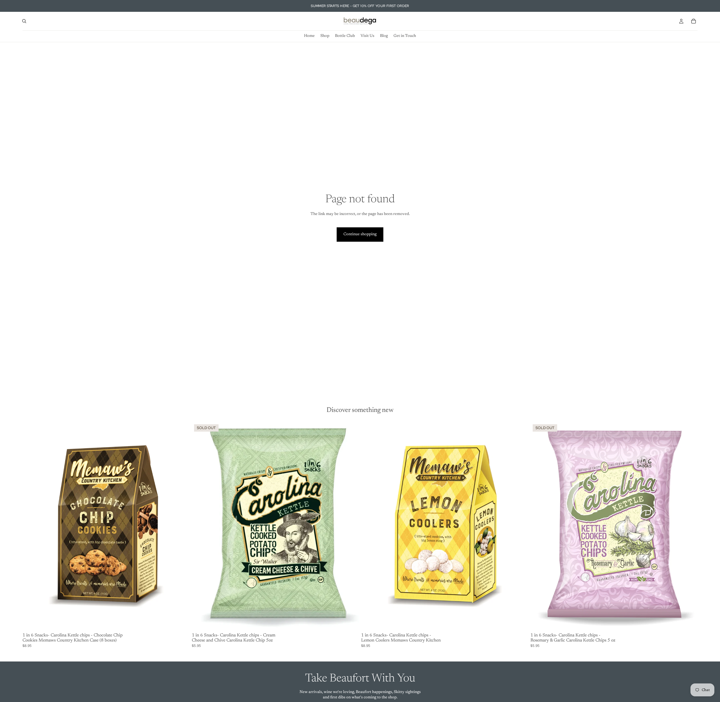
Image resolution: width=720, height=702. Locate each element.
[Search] (24, 21)
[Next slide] (350, 526)
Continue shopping (360, 234)
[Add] (181, 622)
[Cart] (693, 21)
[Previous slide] (200, 526)
